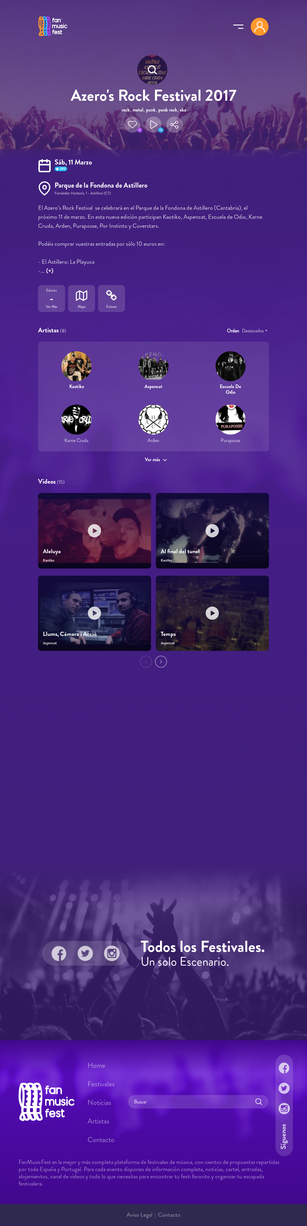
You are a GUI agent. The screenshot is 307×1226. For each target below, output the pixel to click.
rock (126, 109)
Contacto (101, 1140)
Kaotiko (76, 386)
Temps (168, 634)
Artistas (98, 1121)
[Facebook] (59, 953)
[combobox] (254, 330)
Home (96, 1065)
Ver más (152, 459)
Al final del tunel (180, 551)
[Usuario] (260, 27)
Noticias (99, 1102)
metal (138, 109)
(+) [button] (49, 270)
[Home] (52, 36)
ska (183, 109)
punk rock (167, 109)
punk (151, 109)
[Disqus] (153, 775)
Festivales (101, 1084)
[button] (132, 125)
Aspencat (153, 386)
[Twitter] (85, 953)
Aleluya (52, 551)
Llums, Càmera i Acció (70, 634)
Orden (233, 330)
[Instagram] (112, 953)
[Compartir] (174, 125)
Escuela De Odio (230, 389)
